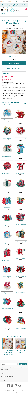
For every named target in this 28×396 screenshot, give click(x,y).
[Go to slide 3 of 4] (15, 56)
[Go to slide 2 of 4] (12, 56)
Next (25, 346)
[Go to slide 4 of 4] (17, 56)
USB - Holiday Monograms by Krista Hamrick (8, 352)
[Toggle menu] (2, 10)
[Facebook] (8, 385)
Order (3, 373)
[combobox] (14, 13)
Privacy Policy (20, 390)
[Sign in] (23, 10)
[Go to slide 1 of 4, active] (10, 56)
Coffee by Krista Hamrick (20, 352)
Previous (3, 346)
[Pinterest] (12, 385)
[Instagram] (16, 385)
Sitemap (15, 390)
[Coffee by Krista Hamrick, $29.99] (20, 343)
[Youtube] (19, 385)
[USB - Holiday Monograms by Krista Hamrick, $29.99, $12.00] (7, 343)
